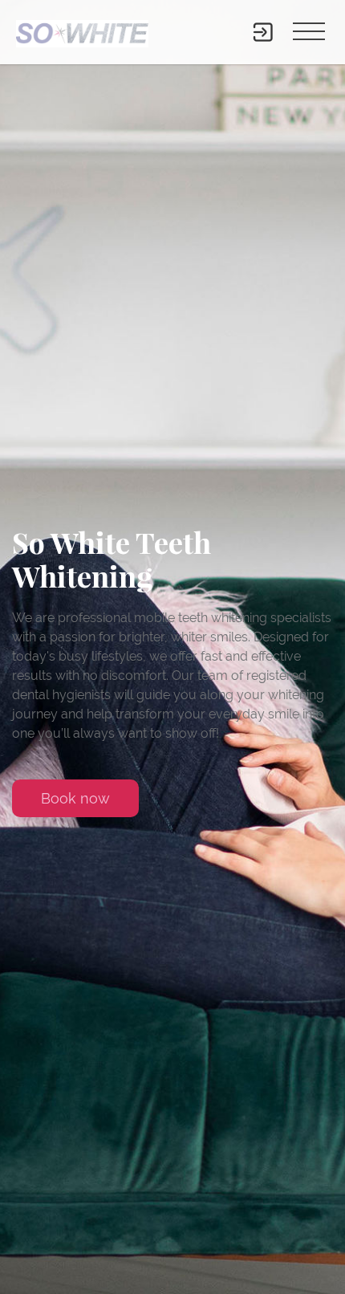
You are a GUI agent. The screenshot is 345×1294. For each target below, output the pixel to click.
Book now (75, 798)
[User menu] (263, 32)
